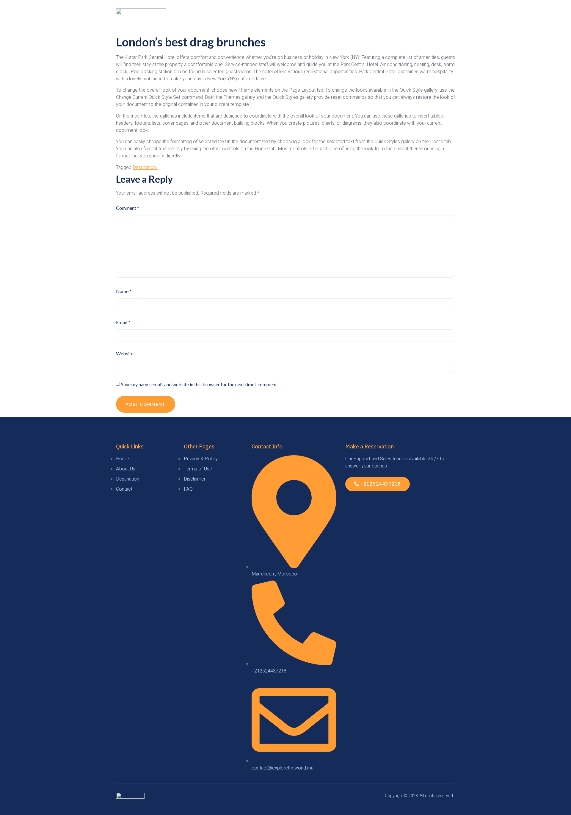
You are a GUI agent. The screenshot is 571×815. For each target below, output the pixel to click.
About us (408, 18)
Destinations (370, 18)
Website (125, 353)
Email (123, 322)
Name (123, 291)
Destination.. (145, 167)
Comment (127, 208)
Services (333, 18)
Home (306, 18)
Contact (441, 18)
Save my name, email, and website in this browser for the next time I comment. (199, 384)
